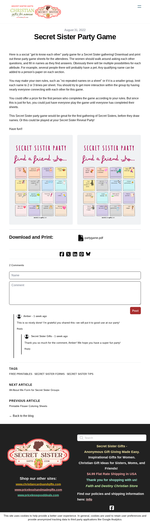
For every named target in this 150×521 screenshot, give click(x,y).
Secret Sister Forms (49, 373)
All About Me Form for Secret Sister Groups (34, 390)
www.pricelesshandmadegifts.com (38, 489)
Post (135, 310)
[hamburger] (139, 6)
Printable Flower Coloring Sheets (28, 406)
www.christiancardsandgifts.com (38, 484)
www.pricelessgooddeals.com (38, 495)
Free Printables (20, 373)
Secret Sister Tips (80, 373)
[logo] (35, 11)
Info (89, 499)
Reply (20, 329)
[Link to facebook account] (112, 507)
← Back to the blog (21, 415)
